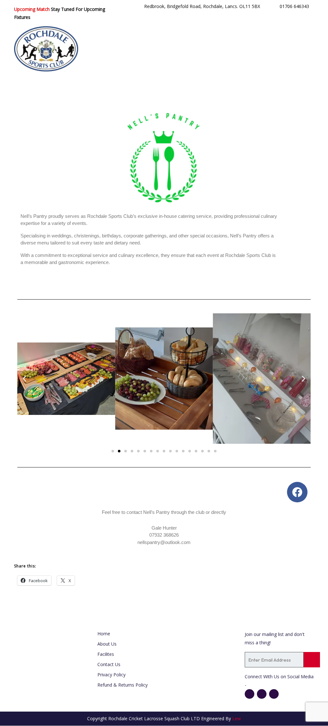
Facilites (105, 654)
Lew (236, 718)
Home (103, 634)
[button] (24, 379)
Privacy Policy (111, 675)
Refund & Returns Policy (122, 685)
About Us (107, 644)
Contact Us (108, 664)
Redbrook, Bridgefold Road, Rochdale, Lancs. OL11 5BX (202, 6)
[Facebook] (297, 492)
